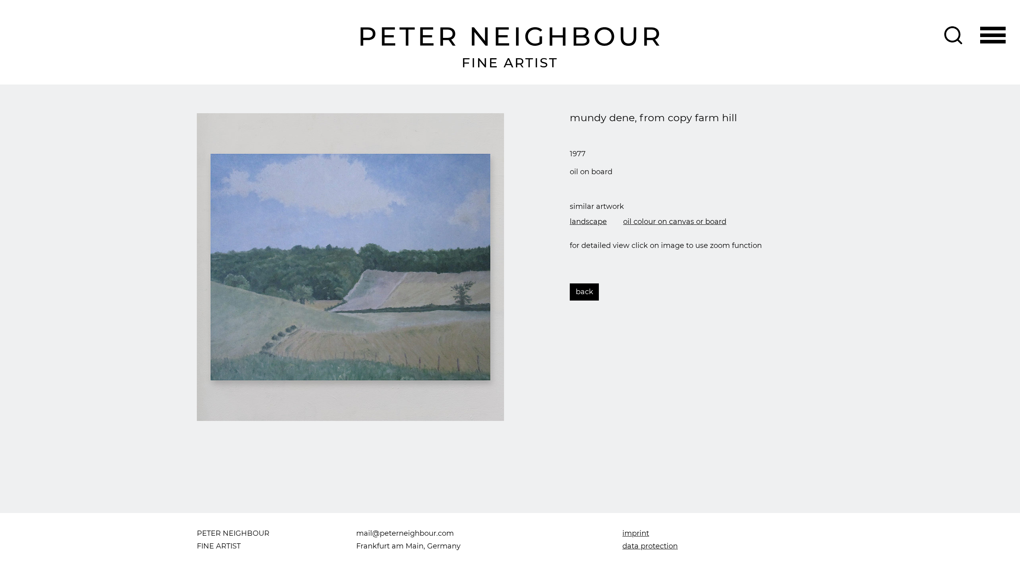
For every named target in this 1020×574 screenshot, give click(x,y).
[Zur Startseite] (510, 47)
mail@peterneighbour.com (405, 533)
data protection (650, 546)
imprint (635, 533)
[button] (993, 35)
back (584, 291)
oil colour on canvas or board (674, 221)
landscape (588, 221)
